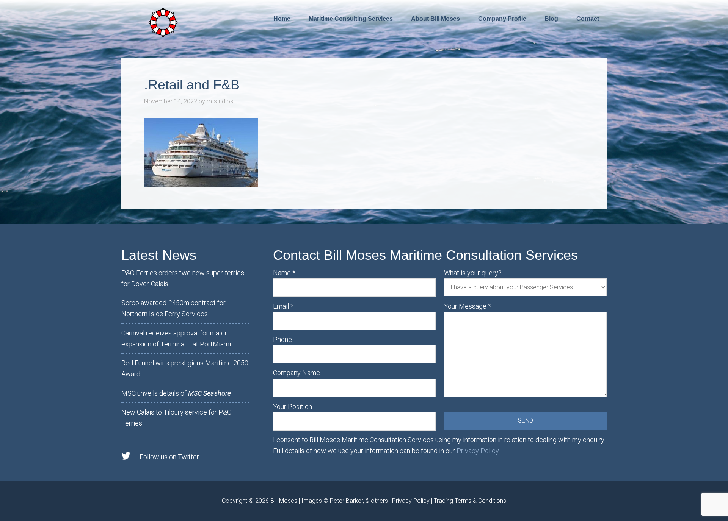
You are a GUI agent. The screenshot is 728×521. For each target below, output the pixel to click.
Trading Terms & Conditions (470, 500)
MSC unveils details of (176, 393)
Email (283, 306)
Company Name (296, 373)
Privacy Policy (478, 451)
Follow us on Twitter (169, 457)
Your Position (292, 406)
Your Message (467, 306)
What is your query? (473, 273)
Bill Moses (283, 500)
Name (284, 273)
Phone (282, 339)
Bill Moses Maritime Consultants (163, 21)
